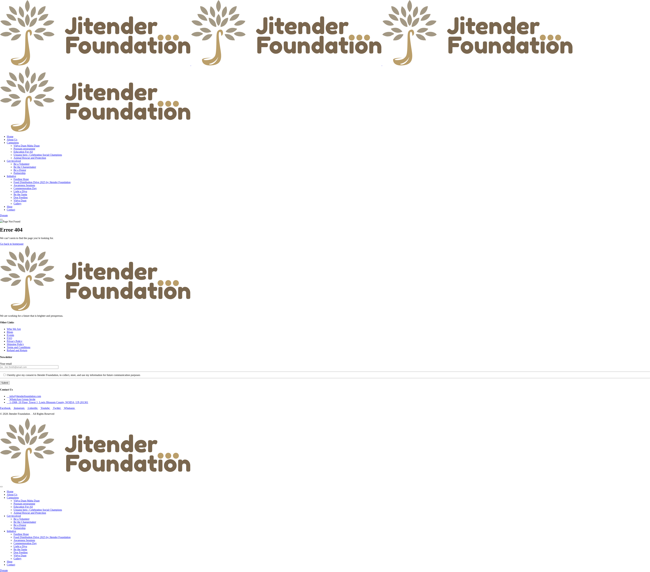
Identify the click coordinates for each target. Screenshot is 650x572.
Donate (4, 215)
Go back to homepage (12, 243)
